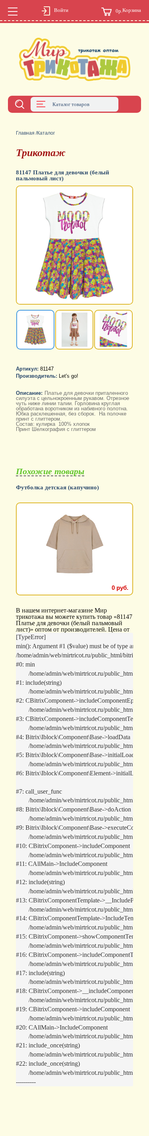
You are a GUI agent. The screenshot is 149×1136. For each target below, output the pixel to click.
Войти (61, 10)
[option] (74, 245)
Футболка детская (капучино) (57, 488)
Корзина (128, 11)
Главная (25, 133)
